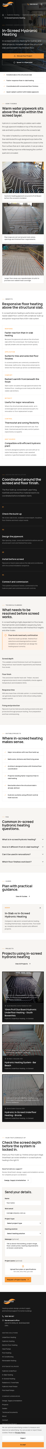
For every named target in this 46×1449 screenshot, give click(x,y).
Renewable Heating (9, 1361)
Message (12, 1239)
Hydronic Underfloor (9, 1371)
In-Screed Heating (8, 1379)
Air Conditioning (7, 1357)
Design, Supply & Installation (15, 1180)
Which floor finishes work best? (17, 861)
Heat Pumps (6, 1349)
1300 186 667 (34, 4)
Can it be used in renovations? (16, 854)
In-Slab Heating (7, 1375)
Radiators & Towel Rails (10, 1383)
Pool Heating (6, 1353)
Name (7, 1198)
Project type (9, 1219)
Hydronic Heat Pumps (9, 1386)
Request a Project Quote (16, 1280)
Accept (23, 1445)
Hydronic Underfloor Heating (33, 15)
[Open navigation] (41, 4)
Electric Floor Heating (9, 1345)
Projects (5, 1405)
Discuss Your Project (24, 56)
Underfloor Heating (9, 1337)
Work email (9, 1209)
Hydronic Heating (13, 15)
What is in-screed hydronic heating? (19, 839)
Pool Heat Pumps (8, 1390)
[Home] (3, 15)
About (4, 1416)
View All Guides (21, 896)
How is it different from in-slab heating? (20, 847)
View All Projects (21, 964)
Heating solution (11, 1229)
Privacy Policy (20, 1433)
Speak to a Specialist (25, 62)
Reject (23, 1438)
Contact (5, 1420)
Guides (4, 1408)
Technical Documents (10, 1412)
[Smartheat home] (8, 4)
